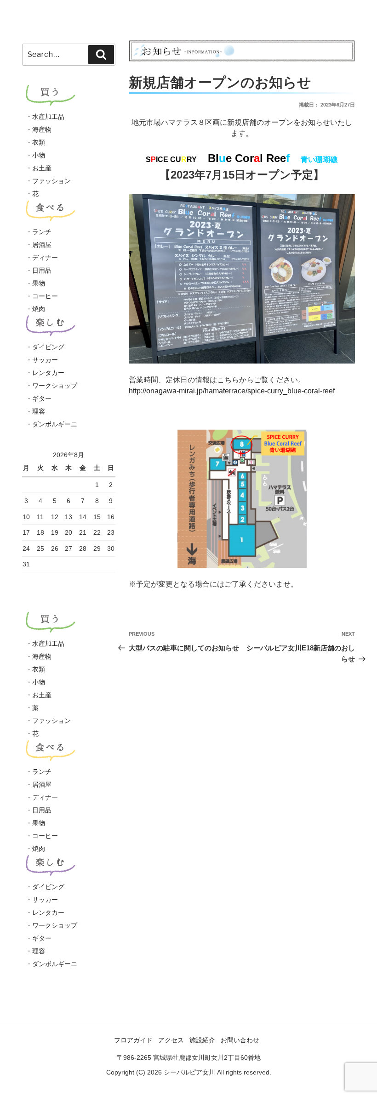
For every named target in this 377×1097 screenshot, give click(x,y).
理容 (38, 411)
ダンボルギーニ (54, 424)
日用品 (41, 270)
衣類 (38, 142)
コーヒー (45, 296)
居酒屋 (41, 244)
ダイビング (48, 347)
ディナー (45, 257)
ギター (41, 398)
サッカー (45, 360)
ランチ (41, 231)
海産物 (41, 129)
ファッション (51, 181)
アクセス (171, 1040)
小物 (38, 155)
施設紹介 (202, 1040)
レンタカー (48, 372)
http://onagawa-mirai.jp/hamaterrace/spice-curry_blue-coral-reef (232, 391)
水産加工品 (48, 116)
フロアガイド (133, 1040)
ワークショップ (54, 385)
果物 (38, 283)
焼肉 (38, 309)
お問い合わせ (240, 1040)
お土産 (41, 168)
